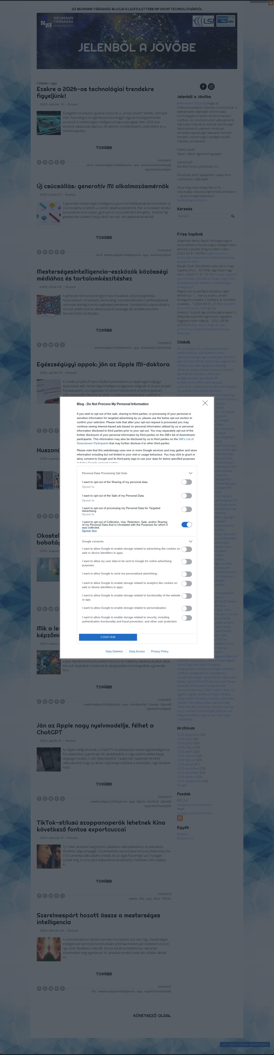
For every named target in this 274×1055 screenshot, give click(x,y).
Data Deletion (114, 651)
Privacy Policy (159, 651)
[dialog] (137, 527)
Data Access (137, 651)
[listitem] (137, 473)
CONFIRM (108, 637)
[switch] (187, 482)
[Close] (206, 404)
